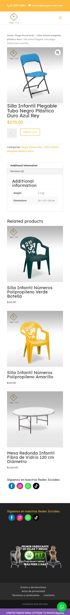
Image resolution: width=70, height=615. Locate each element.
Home (10, 35)
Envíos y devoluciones (33, 587)
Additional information (23, 165)
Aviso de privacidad (33, 591)
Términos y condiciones (25, 595)
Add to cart (30, 132)
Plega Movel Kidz (24, 35)
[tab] (35, 165)
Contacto (49, 595)
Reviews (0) (17, 171)
